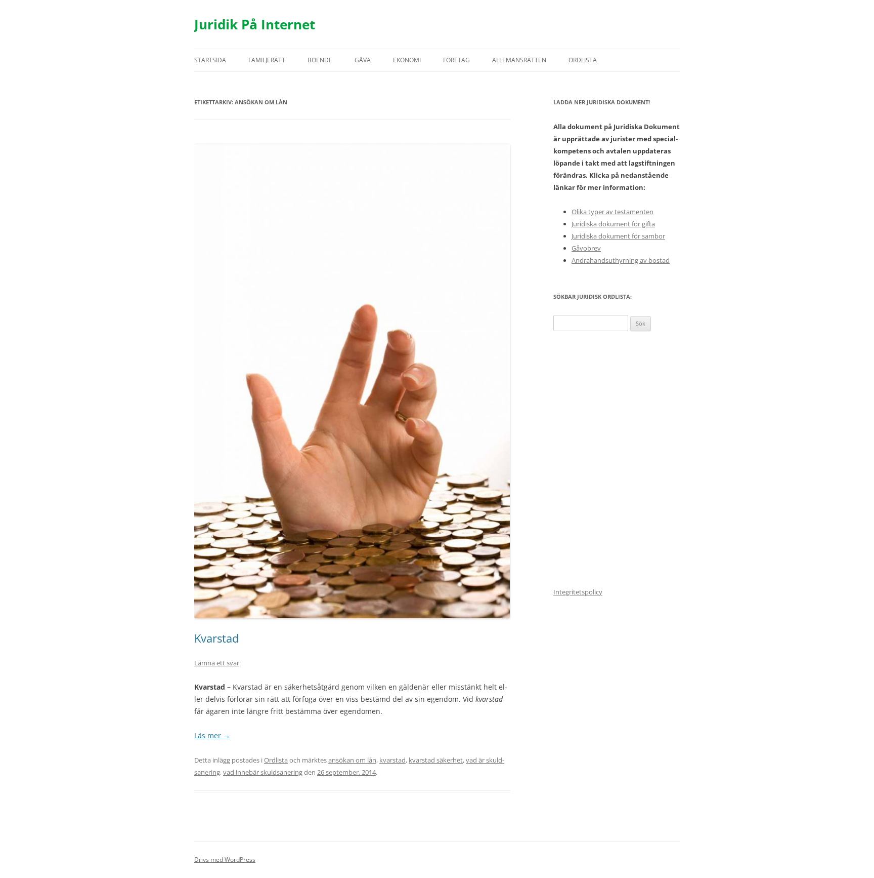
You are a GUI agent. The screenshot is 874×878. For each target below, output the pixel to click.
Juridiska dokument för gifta (613, 223)
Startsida (210, 60)
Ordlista (583, 60)
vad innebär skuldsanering (262, 772)
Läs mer (212, 735)
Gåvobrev (586, 248)
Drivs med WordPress (224, 859)
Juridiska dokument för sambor (618, 236)
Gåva (363, 60)
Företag (456, 60)
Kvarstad (216, 638)
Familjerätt (266, 60)
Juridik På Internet (254, 24)
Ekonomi (407, 60)
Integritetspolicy (577, 591)
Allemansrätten (519, 60)
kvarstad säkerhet (436, 760)
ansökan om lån (352, 760)
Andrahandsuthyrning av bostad (621, 260)
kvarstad (392, 760)
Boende (320, 60)
